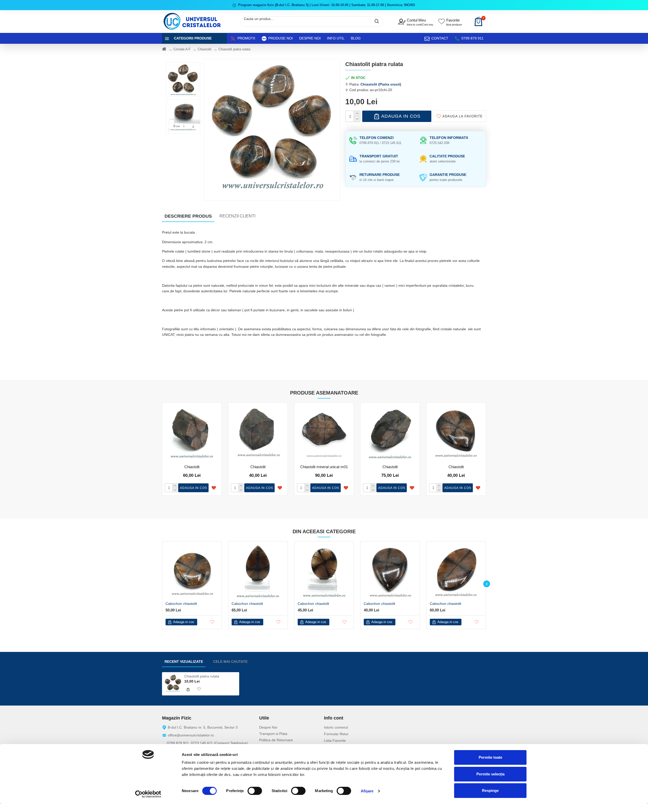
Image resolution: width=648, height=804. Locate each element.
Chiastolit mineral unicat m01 (324, 467)
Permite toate (490, 757)
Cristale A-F (182, 49)
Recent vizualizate (184, 661)
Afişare (367, 791)
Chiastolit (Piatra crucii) (380, 84)
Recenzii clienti (237, 216)
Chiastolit (204, 49)
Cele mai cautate (230, 661)
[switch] (255, 791)
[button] (161, 584)
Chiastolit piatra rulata (201, 676)
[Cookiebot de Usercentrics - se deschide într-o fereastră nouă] (148, 794)
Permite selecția (490, 774)
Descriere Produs (188, 216)
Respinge (490, 790)
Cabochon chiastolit (181, 604)
